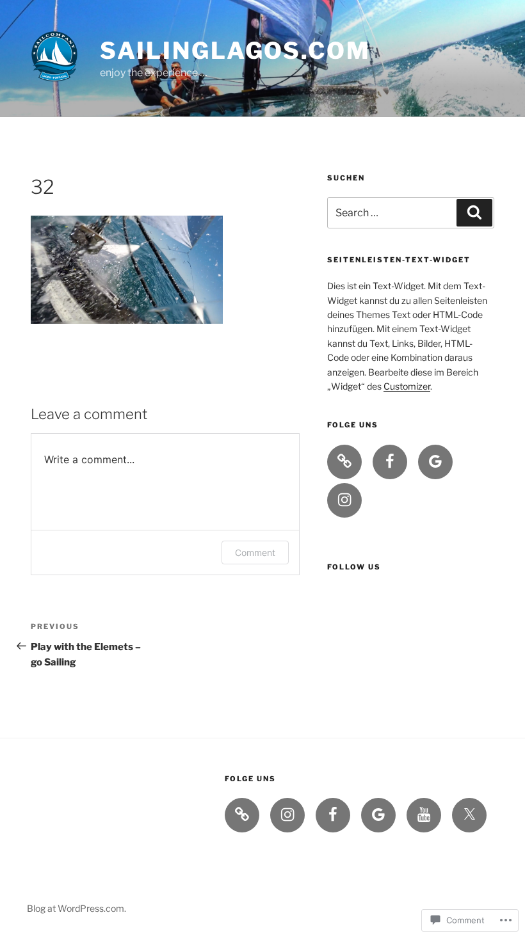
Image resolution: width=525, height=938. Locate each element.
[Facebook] (390, 462)
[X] (469, 815)
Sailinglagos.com (235, 50)
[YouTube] (424, 815)
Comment (255, 552)
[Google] (435, 462)
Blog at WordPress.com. (76, 908)
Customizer (407, 386)
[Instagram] (344, 500)
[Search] (474, 212)
